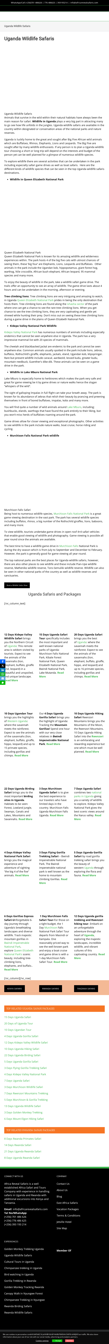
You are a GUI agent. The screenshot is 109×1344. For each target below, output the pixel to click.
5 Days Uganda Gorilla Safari (21, 1061)
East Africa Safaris (67, 1202)
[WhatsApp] (2, 674)
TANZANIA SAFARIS (86, 988)
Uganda (12, 646)
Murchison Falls (68, 546)
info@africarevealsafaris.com (84, 2)
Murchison (50, 927)
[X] (2, 666)
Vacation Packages (68, 1209)
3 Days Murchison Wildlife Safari (23, 1087)
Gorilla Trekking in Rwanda (20, 1280)
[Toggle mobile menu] (103, 15)
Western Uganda (17, 721)
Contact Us (63, 1183)
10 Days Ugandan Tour (17, 1029)
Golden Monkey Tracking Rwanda (24, 1287)
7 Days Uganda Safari (17, 1080)
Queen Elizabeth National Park (35, 300)
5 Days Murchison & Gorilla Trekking (26, 1099)
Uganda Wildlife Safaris (18, 1255)
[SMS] (2, 683)
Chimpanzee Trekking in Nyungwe (24, 1299)
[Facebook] (2, 661)
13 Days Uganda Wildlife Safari (22, 1106)
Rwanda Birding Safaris (18, 1306)
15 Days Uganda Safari (18, 1017)
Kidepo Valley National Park (20, 332)
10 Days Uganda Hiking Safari (21, 1049)
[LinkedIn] (2, 670)
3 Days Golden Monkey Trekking (23, 1112)
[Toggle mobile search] (98, 15)
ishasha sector (75, 304)
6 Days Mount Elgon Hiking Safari (24, 1118)
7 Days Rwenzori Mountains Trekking (26, 1093)
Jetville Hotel (64, 1222)
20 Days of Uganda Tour (18, 1023)
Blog (59, 1196)
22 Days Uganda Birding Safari (22, 1055)
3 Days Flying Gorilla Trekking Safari (25, 1068)
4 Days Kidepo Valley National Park (25, 1074)
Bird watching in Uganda (19, 1274)
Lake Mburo (74, 407)
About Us (62, 1190)
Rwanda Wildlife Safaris (18, 1312)
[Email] (2, 678)
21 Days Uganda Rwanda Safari (22, 1151)
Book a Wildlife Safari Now (17, 585)
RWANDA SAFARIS (50, 988)
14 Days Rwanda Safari (17, 1145)
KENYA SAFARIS (14, 988)
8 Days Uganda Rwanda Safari (22, 1157)
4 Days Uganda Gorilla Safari (21, 1036)
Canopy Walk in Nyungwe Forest (23, 1293)
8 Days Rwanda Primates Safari (22, 1138)
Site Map (62, 1228)
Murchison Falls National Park (71, 513)
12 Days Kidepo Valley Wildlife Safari (26, 1042)
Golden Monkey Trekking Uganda (24, 1249)
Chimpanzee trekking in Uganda (23, 1268)
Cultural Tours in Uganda (19, 1261)
